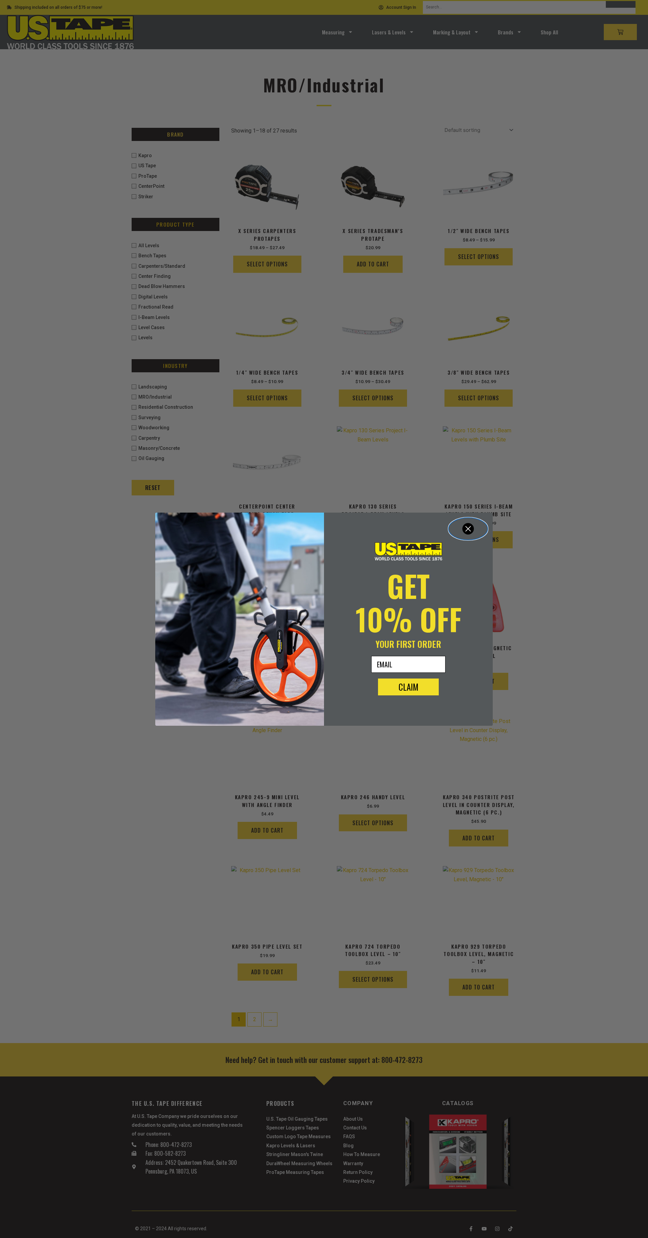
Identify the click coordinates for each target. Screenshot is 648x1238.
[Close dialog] (468, 529)
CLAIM (408, 687)
